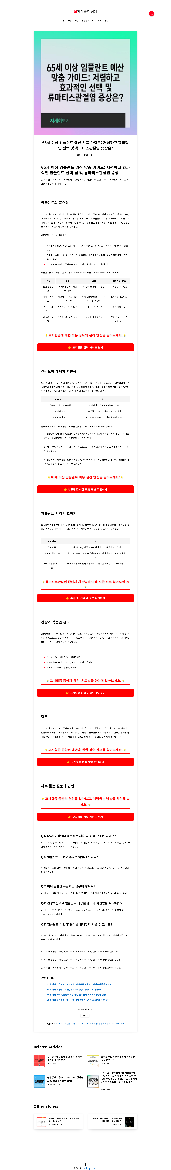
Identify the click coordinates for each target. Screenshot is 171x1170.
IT (93, 20)
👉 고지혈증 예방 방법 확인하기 (85, 762)
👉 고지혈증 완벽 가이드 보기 (85, 347)
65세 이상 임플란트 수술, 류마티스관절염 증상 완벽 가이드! (74, 989)
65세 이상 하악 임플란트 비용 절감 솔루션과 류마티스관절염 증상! (77, 994)
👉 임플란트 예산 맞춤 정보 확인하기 (85, 489)
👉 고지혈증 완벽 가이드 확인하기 (85, 693)
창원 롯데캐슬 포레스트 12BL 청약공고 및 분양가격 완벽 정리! (65, 1079)
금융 (70, 20)
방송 (106, 20)
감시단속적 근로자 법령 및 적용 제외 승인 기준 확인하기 (64, 1058)
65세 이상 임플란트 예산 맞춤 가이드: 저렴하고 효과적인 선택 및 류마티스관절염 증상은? (90, 1023)
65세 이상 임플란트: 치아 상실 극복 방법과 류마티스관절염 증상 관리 (78, 999)
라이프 (85, 1015)
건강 (77, 20)
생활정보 (85, 20)
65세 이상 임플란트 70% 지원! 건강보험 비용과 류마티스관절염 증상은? (80, 984)
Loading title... (89, 1168)
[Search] (151, 13)
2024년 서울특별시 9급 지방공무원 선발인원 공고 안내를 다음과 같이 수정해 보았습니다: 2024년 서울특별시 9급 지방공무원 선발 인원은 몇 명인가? (119, 1079)
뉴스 (99, 20)
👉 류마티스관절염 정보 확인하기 (85, 598)
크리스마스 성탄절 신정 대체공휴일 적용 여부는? (118, 1058)
